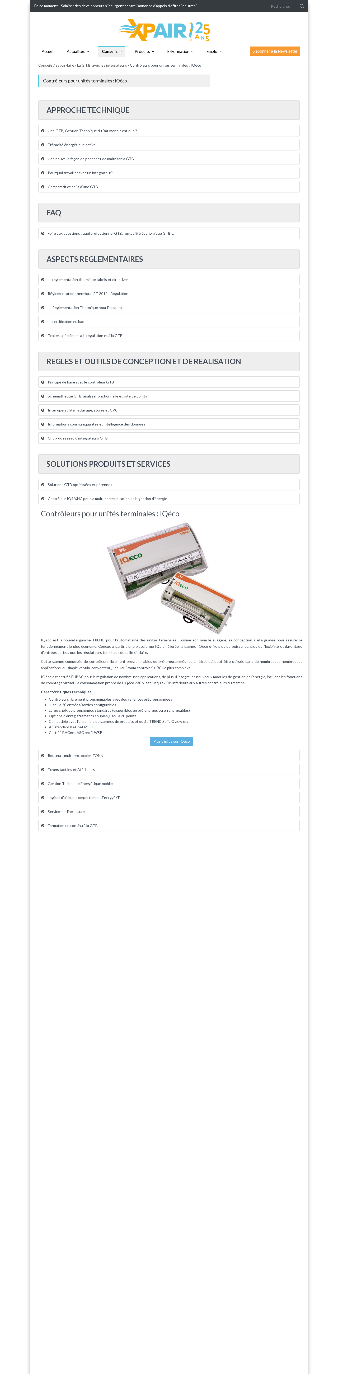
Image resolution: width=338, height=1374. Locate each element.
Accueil (48, 51)
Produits (142, 51)
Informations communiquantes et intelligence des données (96, 424)
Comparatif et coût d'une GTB (72, 186)
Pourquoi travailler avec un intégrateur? (80, 172)
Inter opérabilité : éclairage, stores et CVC (82, 410)
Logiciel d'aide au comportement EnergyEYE (83, 797)
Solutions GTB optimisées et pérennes (79, 484)
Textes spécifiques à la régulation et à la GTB (85, 335)
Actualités (76, 51)
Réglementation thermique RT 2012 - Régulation (87, 293)
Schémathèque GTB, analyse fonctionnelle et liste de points (97, 396)
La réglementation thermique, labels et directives (88, 279)
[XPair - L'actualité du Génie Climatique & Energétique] (169, 29)
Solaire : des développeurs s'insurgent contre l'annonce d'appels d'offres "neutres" (129, 5)
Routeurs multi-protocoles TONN (75, 755)
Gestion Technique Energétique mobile (80, 783)
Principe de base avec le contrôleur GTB (80, 382)
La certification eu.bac (65, 321)
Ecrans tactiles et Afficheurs (71, 769)
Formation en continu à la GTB (72, 825)
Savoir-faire (64, 65)
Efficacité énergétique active (71, 144)
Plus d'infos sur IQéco (171, 741)
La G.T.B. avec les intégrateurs (102, 65)
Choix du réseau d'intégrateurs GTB (77, 438)
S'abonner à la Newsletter (275, 51)
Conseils (110, 51)
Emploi (212, 51)
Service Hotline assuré (66, 811)
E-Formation (178, 51)
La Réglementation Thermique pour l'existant (84, 307)
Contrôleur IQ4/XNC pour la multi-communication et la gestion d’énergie (107, 498)
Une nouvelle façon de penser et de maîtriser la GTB (90, 158)
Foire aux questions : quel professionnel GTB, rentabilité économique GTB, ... (111, 233)
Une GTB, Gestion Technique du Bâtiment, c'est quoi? (92, 130)
